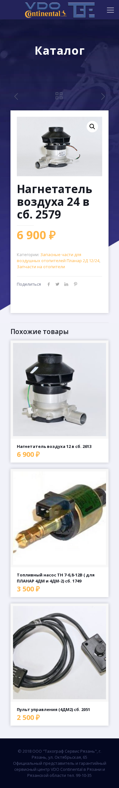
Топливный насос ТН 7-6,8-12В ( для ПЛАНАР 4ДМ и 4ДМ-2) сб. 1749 (56, 578)
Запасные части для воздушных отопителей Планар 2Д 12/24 (58, 257)
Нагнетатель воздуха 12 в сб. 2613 (54, 446)
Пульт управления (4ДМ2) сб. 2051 (53, 709)
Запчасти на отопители (41, 266)
